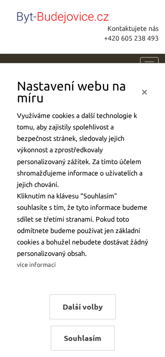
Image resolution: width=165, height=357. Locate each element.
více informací (36, 264)
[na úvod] (69, 15)
